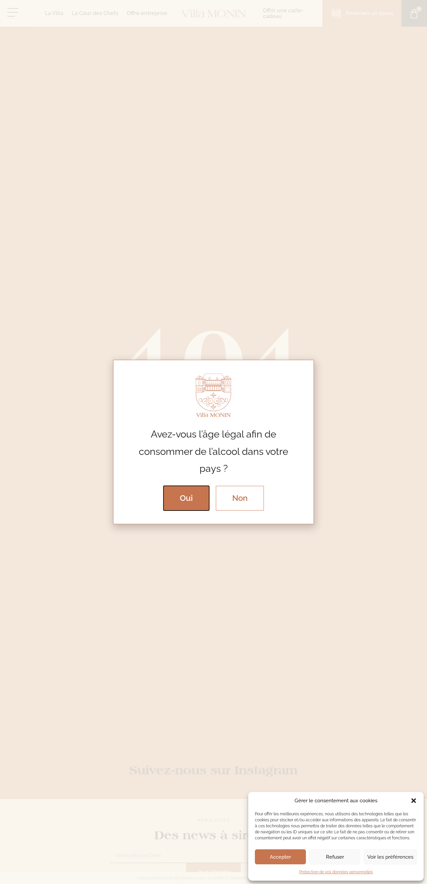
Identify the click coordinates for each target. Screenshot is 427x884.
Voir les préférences (390, 857)
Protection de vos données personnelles (336, 872)
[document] (213, 442)
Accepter (280, 857)
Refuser (335, 857)
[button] (413, 800)
